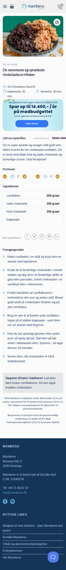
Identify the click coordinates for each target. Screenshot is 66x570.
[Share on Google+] (57, 237)
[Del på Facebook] (27, 237)
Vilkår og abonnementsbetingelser (25, 544)
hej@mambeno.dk (15, 492)
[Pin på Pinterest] (49, 237)
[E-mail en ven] (42, 237)
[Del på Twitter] (35, 237)
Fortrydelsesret (12, 550)
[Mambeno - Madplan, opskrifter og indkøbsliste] (33, 7)
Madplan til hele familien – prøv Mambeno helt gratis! (33, 528)
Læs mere (32, 123)
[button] (5, 6)
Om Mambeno (12, 557)
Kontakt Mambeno (14, 537)
